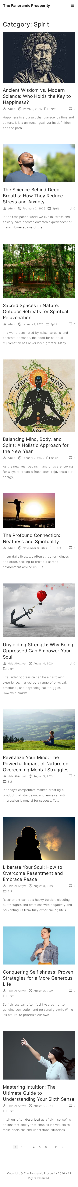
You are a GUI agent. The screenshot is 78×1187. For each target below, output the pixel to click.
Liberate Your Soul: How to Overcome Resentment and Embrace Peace (33, 873)
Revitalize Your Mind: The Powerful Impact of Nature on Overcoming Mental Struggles (36, 763)
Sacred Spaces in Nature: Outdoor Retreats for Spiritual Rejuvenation (35, 311)
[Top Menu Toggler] (72, 6)
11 (56, 1147)
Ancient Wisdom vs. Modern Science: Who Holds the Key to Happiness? (37, 96)
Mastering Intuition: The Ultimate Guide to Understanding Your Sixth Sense (39, 1093)
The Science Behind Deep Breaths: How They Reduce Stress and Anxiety (33, 196)
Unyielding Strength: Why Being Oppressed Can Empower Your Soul (38, 651)
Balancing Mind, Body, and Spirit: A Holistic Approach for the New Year (36, 445)
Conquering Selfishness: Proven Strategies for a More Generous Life (38, 978)
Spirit (52, 108)
